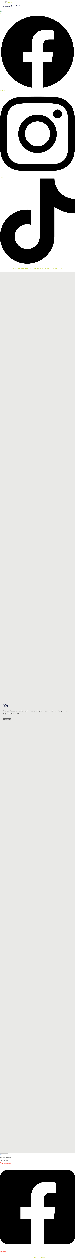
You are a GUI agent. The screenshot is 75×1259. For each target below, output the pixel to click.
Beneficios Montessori (33, 268)
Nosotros (20, 268)
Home (14, 268)
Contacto (58, 268)
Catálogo (45, 268)
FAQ (52, 268)
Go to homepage (7, 719)
